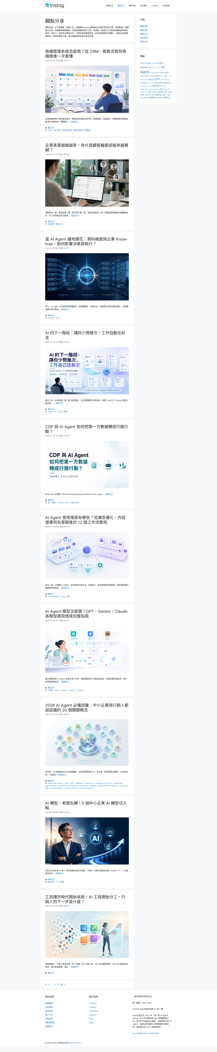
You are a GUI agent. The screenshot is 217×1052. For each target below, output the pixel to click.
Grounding (123, 786)
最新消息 (109, 6)
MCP (72, 783)
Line (148, 86)
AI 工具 (145, 79)
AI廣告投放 (151, 79)
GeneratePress (75, 1043)
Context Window (56, 788)
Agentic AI (52, 412)
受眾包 (165, 92)
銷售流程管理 (78, 130)
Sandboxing (117, 783)
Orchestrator (74, 786)
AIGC (160, 76)
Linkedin (93, 1015)
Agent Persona (104, 786)
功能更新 (160, 92)
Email (91, 1022)
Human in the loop (71, 788)
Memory (114, 786)
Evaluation (84, 786)
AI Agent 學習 (163, 72)
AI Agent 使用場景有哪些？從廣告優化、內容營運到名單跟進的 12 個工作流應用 (85, 520)
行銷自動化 (160, 98)
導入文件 (49, 1015)
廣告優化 (142, 95)
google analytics (163, 82)
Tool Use (108, 783)
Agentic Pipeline (51, 786)
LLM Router (63, 786)
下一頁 (61, 984)
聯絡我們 (49, 1026)
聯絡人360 (60, 224)
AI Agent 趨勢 (62, 412)
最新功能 (132, 6)
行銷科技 (152, 97)
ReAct (67, 783)
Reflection (79, 783)
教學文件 (144, 42)
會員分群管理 (67, 130)
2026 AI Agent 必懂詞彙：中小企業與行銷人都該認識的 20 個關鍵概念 (87, 707)
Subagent (93, 786)
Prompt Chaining (86, 788)
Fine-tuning (151, 83)
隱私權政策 (50, 1022)
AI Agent (51, 318)
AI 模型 (50, 690)
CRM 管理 (56, 130)
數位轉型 (51, 882)
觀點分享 (121, 6)
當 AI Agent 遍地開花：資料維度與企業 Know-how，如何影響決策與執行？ (86, 241)
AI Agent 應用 (53, 596)
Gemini (57, 690)
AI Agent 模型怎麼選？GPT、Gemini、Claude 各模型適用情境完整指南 (86, 613)
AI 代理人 (165, 76)
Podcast (92, 1007)
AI (56, 882)
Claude (64, 690)
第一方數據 (52, 503)
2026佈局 (154, 63)
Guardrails (99, 783)
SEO (168, 89)
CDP (57, 318)
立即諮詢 (166, 6)
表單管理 (51, 224)
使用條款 (49, 1019)
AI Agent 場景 (65, 596)
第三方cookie (150, 95)
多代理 (170, 92)
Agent (161, 63)
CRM (50, 130)
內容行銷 (154, 92)
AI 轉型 (61, 882)
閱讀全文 (75, 122)
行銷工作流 (74, 503)
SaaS (165, 89)
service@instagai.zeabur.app (146, 1033)
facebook (143, 83)
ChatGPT (71, 690)
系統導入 (164, 95)
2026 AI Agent (145, 63)
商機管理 (87, 130)
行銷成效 (145, 98)
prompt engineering (153, 89)
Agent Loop (89, 783)
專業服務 (49, 1011)
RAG (47, 788)
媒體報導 (49, 1003)
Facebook (93, 1011)
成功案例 (143, 6)
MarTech (157, 85)
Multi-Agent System (55, 783)
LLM (151, 86)
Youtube (155, 6)
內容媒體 (148, 92)
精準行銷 (158, 95)
